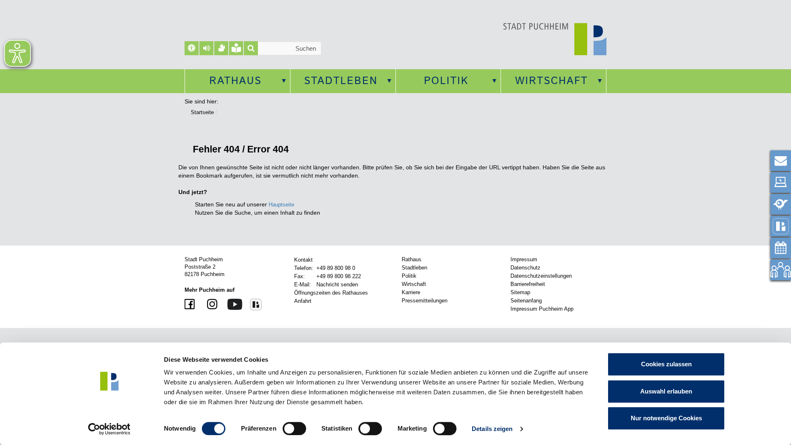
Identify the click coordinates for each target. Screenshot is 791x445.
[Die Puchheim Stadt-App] (253, 304)
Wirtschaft (551, 81)
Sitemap (520, 292)
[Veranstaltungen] (780, 248)
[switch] (294, 428)
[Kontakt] (780, 160)
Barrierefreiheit (527, 284)
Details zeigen (492, 428)
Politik (446, 81)
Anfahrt (302, 301)
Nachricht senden (337, 284)
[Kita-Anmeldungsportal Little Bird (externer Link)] (780, 204)
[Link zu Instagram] (209, 305)
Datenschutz (525, 268)
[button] (206, 48)
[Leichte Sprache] (236, 48)
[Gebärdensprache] (221, 48)
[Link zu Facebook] (191, 305)
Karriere (411, 292)
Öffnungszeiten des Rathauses (331, 293)
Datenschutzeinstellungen (541, 276)
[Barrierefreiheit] (192, 48)
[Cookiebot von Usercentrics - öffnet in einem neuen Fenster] (109, 429)
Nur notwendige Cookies (666, 418)
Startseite (202, 112)
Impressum (523, 259)
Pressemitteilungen (424, 300)
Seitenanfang (526, 300)
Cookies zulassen (666, 364)
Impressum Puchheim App (541, 309)
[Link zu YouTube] (231, 304)
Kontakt (303, 260)
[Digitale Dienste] (780, 182)
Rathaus (235, 81)
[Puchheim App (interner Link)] (780, 226)
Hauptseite (281, 204)
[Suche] (251, 48)
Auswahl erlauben (666, 391)
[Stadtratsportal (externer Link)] (780, 270)
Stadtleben (341, 81)
